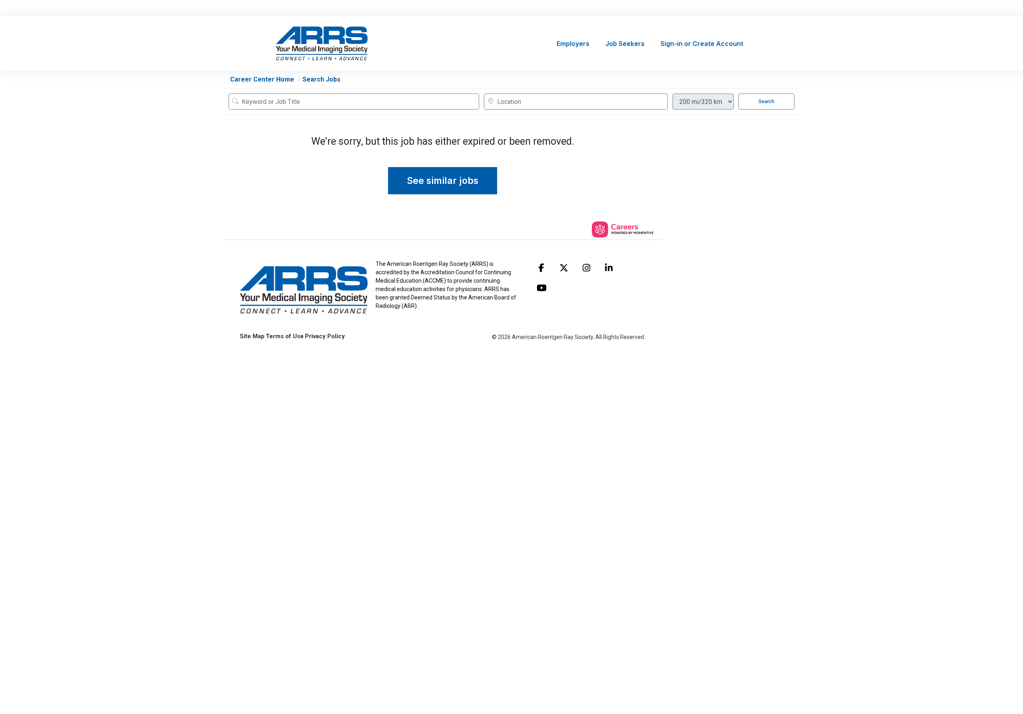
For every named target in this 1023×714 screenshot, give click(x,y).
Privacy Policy (325, 336)
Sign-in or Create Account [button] (702, 44)
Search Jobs (321, 79)
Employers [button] (573, 44)
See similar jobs (442, 180)
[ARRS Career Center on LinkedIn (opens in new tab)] (609, 268)
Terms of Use (285, 336)
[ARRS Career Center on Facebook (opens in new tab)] (541, 268)
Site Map (252, 336)
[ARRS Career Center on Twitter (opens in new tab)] (564, 268)
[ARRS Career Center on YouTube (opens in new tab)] (541, 288)
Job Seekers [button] (625, 44)
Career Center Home (262, 79)
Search (766, 101)
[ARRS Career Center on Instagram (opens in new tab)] (586, 268)
